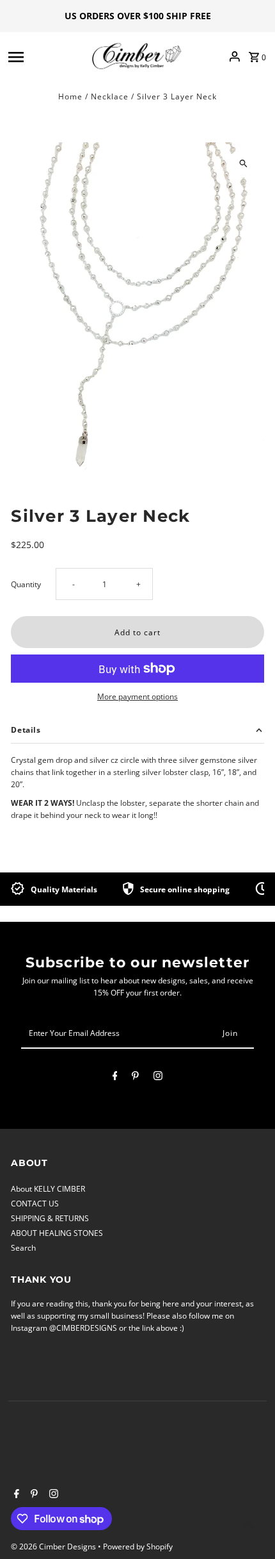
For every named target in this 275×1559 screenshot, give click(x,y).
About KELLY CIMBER (48, 1188)
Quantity (26, 584)
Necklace (110, 96)
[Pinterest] (135, 1077)
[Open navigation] (46, 56)
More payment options (137, 696)
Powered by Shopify (138, 1546)
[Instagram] (157, 1077)
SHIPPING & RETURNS (50, 1218)
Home (70, 96)
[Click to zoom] (243, 163)
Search (23, 1247)
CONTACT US (35, 1203)
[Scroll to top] (247, 1525)
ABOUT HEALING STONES (57, 1233)
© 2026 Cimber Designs (54, 1546)
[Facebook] (115, 1077)
